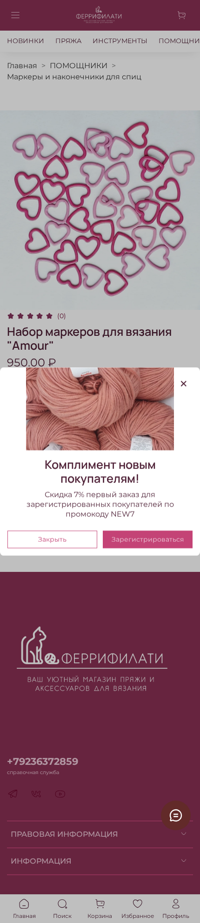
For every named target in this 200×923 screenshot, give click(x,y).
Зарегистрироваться (148, 539)
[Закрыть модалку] (184, 384)
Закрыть (52, 539)
